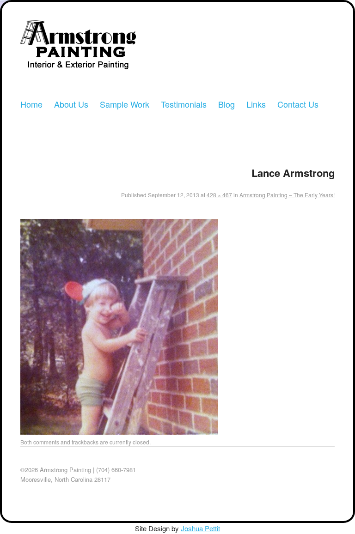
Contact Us (297, 104)
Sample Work (124, 104)
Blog (226, 104)
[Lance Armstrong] (119, 432)
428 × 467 (219, 195)
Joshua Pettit (200, 528)
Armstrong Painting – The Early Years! (287, 195)
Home (31, 104)
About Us (71, 104)
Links (256, 104)
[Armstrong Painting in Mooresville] (78, 48)
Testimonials (184, 104)
